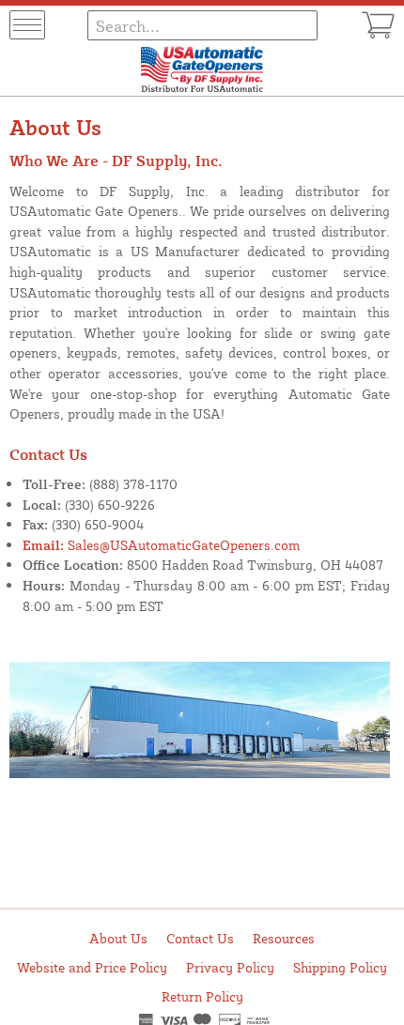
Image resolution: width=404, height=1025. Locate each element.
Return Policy (202, 996)
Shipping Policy (340, 967)
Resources (284, 938)
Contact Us (200, 938)
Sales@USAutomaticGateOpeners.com (161, 544)
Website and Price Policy (92, 967)
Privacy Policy (230, 967)
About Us (118, 938)
